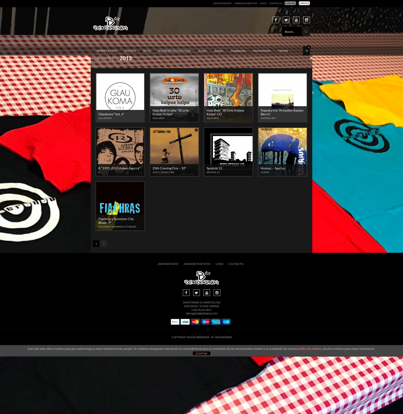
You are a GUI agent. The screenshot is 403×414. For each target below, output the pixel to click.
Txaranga (238, 51)
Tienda (283, 51)
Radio (218, 51)
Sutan (202, 51)
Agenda (130, 51)
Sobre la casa (107, 51)
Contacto (275, 3)
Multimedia (262, 51)
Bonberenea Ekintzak (174, 51)
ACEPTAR (201, 353)
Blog (147, 51)
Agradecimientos (246, 3)
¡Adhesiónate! (168, 264)
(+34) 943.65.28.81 (201, 309)
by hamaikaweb (221, 337)
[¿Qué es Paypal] (175, 322)
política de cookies (309, 349)
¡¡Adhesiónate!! (222, 3)
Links (263, 3)
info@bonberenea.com (201, 313)
